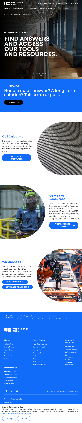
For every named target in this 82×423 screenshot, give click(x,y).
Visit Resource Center (62, 225)
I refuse (24, 418)
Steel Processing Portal (69, 357)
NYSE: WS (72, 3)
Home (6, 15)
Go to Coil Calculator (16, 157)
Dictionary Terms (39, 365)
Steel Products (10, 368)
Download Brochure (16, 287)
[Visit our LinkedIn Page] (11, 391)
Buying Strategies (39, 347)
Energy (7, 353)
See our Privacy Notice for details (16, 413)
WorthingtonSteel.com (46, 3)
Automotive (8, 344)
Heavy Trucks (9, 347)
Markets (8, 340)
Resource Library (39, 353)
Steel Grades (9, 383)
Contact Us (60, 3)
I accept (9, 418)
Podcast (36, 362)
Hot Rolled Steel (10, 371)
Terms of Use (9, 403)
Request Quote (71, 349)
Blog (34, 359)
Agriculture (8, 350)
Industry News (9, 359)
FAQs (35, 356)
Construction (9, 356)
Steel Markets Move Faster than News (31, 319)
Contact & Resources (69, 341)
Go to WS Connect (15, 282)
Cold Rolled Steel (10, 374)
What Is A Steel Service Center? (60, 319)
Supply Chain (38, 350)
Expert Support (39, 340)
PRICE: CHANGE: (62, 392)
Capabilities (9, 380)
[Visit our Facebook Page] (6, 391)
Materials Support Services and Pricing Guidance (36, 316)
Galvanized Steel (10, 377)
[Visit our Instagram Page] (16, 391)
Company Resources (69, 363)
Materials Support (40, 344)
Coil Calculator (71, 352)
